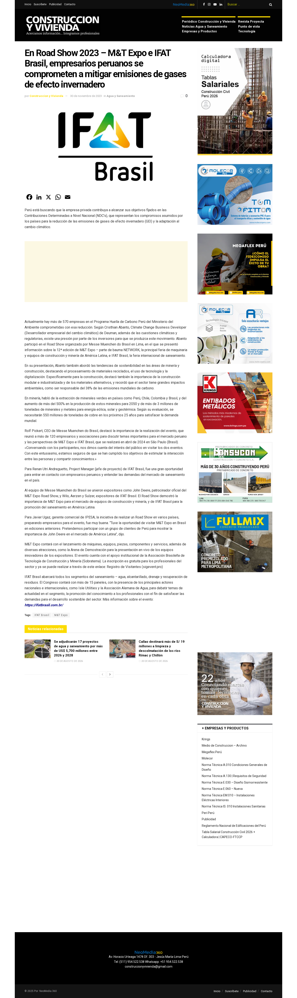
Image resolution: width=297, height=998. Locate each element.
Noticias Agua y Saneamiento (204, 26)
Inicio (28, 4)
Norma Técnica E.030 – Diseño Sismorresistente (235, 782)
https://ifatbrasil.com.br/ (44, 605)
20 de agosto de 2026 (69, 661)
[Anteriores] (102, 674)
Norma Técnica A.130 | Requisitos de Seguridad (234, 776)
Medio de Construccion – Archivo (224, 745)
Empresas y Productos (199, 31)
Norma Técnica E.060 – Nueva (222, 788)
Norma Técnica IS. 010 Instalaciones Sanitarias (233, 806)
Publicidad (55, 4)
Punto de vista (249, 26)
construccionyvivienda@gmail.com (148, 966)
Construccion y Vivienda (46, 96)
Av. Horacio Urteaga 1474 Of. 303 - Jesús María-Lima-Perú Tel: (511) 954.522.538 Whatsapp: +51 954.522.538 (149, 959)
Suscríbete (40, 4)
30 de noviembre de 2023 (86, 96)
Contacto (69, 4)
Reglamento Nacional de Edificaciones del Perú (234, 825)
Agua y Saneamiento (121, 96)
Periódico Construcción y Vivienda (208, 21)
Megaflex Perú (212, 752)
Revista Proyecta (251, 21)
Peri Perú (208, 813)
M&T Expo (61, 615)
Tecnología (246, 31)
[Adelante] (110, 674)
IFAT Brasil (42, 615)
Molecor (207, 758)
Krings (206, 739)
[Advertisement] (106, 271)
